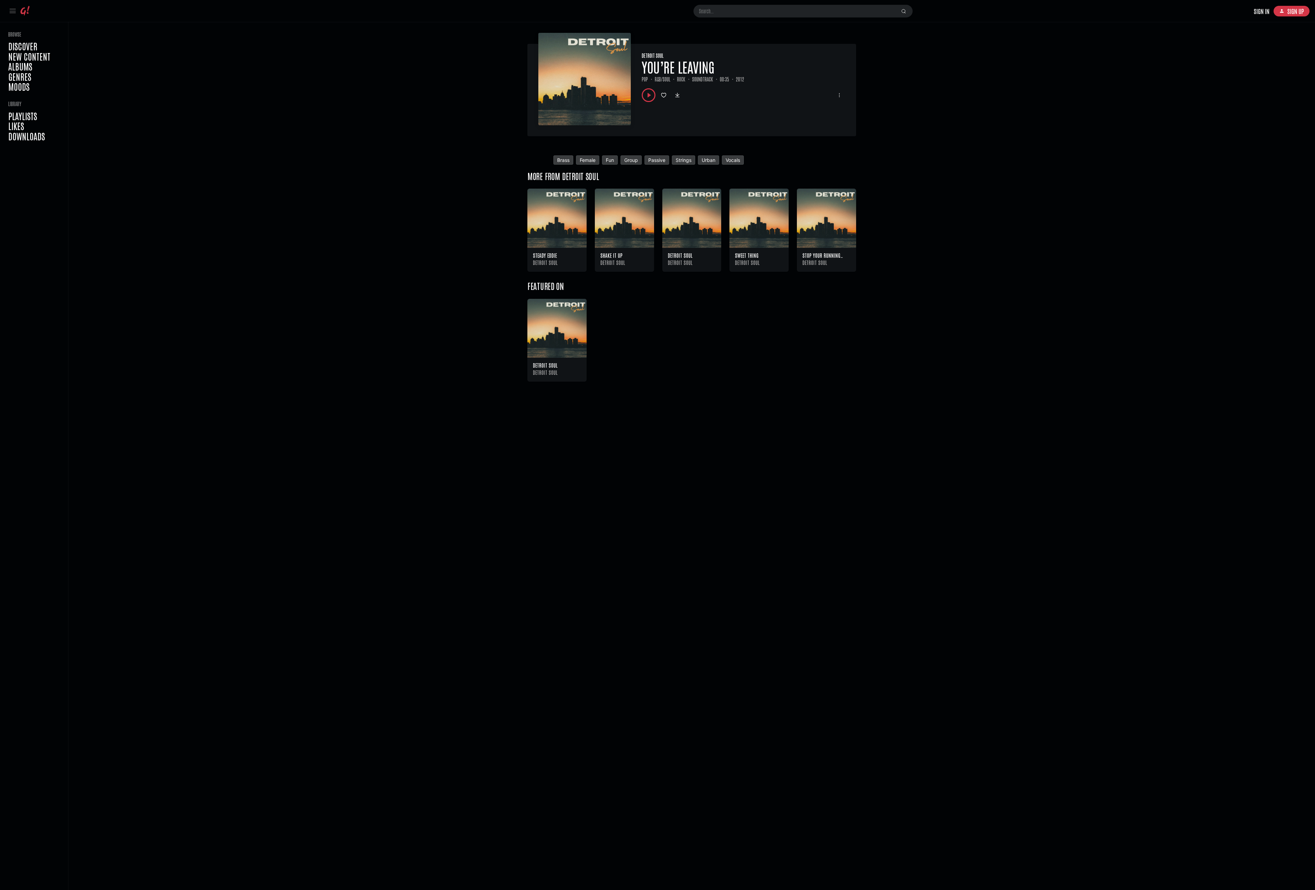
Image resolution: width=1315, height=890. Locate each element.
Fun (610, 160)
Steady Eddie (545, 255)
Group (631, 160)
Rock (681, 79)
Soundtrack (702, 79)
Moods (18, 86)
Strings (683, 160)
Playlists (22, 116)
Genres (19, 77)
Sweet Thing (747, 255)
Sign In (1261, 11)
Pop (645, 79)
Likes (16, 126)
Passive (656, 160)
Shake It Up (611, 255)
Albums (20, 66)
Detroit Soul (652, 55)
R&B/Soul (662, 79)
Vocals (733, 160)
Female (588, 160)
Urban (708, 160)
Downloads (26, 136)
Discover (22, 46)
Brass (563, 160)
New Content (29, 56)
